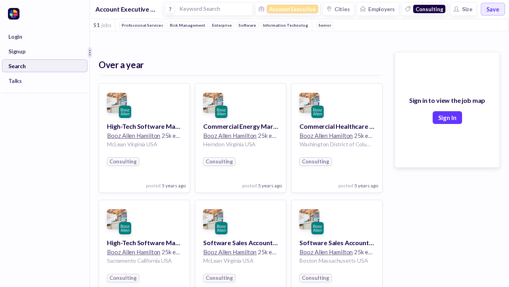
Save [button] (492, 9)
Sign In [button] (447, 117)
